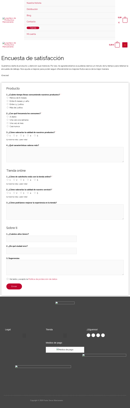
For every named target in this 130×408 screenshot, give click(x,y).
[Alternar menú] (110, 9)
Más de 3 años (16, 108)
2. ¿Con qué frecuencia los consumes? (24, 113)
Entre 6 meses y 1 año (19, 101)
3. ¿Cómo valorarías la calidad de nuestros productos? (31, 132)
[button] (69, 38)
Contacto (31, 21)
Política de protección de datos (42, 279)
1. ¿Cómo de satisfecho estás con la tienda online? (29, 177)
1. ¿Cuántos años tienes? (17, 234)
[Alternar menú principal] (124, 44)
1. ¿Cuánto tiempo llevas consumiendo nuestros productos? (33, 95)
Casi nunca (15, 126)
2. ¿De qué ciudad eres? (17, 246)
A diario (13, 117)
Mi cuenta (31, 34)
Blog (29, 15)
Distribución (32, 9)
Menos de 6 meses (18, 98)
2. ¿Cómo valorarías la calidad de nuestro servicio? (29, 190)
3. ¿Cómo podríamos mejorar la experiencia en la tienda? (31, 203)
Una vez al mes (16, 123)
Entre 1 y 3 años (17, 104)
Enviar (14, 286)
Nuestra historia (34, 3)
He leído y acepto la (33, 279)
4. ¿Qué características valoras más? (22, 145)
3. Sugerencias (12, 258)
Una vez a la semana (19, 120)
